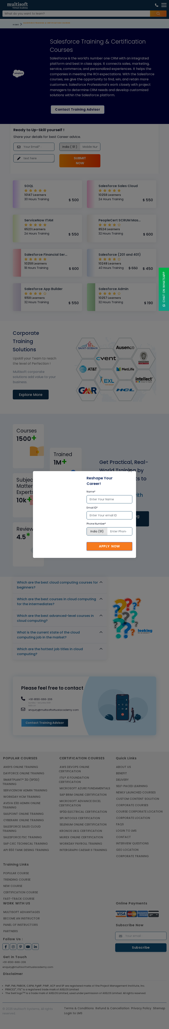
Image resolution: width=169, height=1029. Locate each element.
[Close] (130, 470)
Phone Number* (96, 523)
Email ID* (92, 507)
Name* (91, 491)
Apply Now (109, 546)
